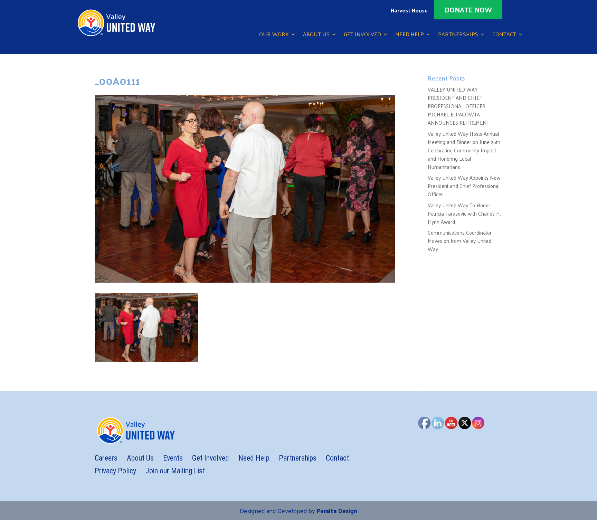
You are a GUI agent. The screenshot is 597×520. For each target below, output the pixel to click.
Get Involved (362, 35)
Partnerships (458, 35)
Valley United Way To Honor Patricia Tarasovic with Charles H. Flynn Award (464, 213)
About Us (316, 35)
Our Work (274, 35)
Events (173, 458)
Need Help (409, 35)
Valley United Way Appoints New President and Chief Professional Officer (464, 186)
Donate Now (468, 9)
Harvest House (409, 11)
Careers (106, 458)
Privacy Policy (115, 470)
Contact (504, 35)
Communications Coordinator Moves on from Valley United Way (460, 241)
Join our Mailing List (175, 470)
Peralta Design (336, 510)
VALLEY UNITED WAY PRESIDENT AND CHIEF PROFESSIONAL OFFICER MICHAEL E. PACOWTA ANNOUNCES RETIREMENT (458, 106)
